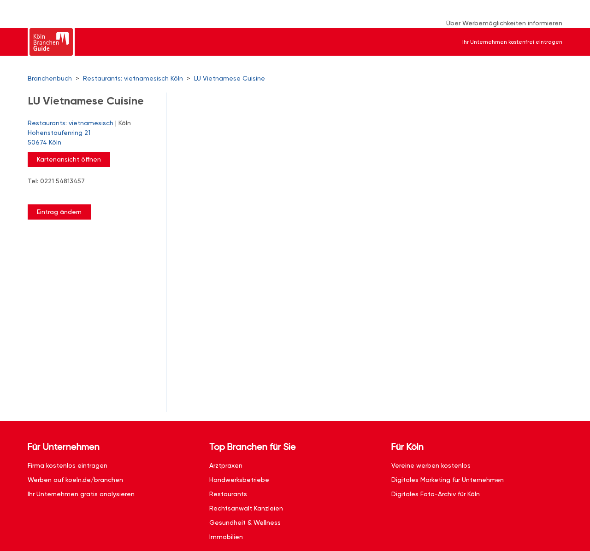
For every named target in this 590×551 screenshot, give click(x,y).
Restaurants (228, 494)
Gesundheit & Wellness (245, 522)
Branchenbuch (50, 78)
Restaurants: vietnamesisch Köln (133, 78)
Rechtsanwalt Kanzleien (246, 508)
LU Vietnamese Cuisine (229, 78)
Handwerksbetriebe (239, 479)
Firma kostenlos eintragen (67, 465)
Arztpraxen (225, 465)
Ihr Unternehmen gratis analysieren (81, 494)
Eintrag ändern (59, 211)
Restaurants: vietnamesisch (70, 123)
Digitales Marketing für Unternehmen (447, 479)
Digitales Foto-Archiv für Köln (435, 494)
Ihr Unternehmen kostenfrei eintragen (512, 42)
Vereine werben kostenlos (431, 465)
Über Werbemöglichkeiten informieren (504, 23)
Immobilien (226, 536)
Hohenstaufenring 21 (59, 137)
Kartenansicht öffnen (69, 159)
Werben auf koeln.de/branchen (75, 479)
